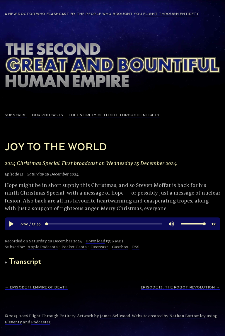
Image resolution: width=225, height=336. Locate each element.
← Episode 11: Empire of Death (36, 287)
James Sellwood (115, 315)
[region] (112, 223)
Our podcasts (47, 115)
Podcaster (40, 322)
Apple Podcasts (43, 246)
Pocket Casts (74, 246)
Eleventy (13, 322)
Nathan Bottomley (187, 315)
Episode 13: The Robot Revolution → (180, 287)
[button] (11, 223)
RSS (135, 246)
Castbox (120, 246)
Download (95, 241)
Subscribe (16, 115)
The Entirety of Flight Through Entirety (114, 115)
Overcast (99, 246)
